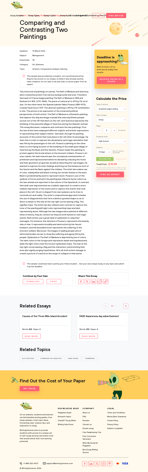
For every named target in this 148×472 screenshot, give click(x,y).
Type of (101, 115)
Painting (63, 69)
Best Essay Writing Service (90, 451)
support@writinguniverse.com (59, 463)
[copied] (105, 281)
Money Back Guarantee (116, 417)
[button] (112, 305)
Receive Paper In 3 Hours (111, 80)
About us (86, 413)
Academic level (102, 137)
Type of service (102, 104)
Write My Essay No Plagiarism (90, 444)
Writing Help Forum (65, 424)
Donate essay (88, 428)
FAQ (84, 417)
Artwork (35, 69)
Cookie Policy (112, 420)
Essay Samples (17, 15)
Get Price (29, 388)
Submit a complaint (115, 428)
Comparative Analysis (49, 69)
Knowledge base (68, 408)
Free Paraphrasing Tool (92, 432)
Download (33, 281)
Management (38, 55)
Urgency (99, 147)
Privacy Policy (112, 424)
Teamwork (90, 358)
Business (40, 64)
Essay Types (33, 15)
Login (98, 16)
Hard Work (73, 358)
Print (53, 281)
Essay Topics (50, 15)
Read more (31, 336)
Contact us (87, 424)
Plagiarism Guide (64, 413)
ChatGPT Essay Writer (67, 420)
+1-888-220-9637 (30, 463)
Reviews (86, 420)
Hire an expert (110, 174)
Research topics (64, 417)
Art (33, 64)
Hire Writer (116, 16)
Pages (98, 126)
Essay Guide (65, 15)
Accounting (28, 358)
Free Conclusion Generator (89, 437)
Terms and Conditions (116, 413)
